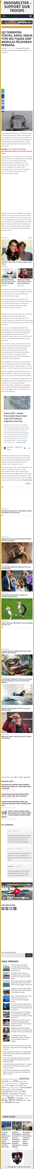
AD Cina (7, 777)
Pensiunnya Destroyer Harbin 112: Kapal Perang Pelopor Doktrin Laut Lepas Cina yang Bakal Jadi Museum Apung (17, 1053)
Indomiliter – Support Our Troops (19, 1167)
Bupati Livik (11, 866)
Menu (4, 16)
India (7, 1085)
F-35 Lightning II (24, 1083)
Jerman (4, 1087)
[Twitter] (10, 908)
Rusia (10, 1097)
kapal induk (26, 777)
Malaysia (16, 1091)
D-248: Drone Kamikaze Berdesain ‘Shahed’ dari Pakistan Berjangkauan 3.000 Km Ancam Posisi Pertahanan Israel (16, 1059)
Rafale (21, 1095)
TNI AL (12, 1100)
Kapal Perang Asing (22, 50)
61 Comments (4, 807)
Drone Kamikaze (11, 1083)
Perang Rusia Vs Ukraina (17, 1094)
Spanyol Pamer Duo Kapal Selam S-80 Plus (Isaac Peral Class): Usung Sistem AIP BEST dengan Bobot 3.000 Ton (17, 1047)
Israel (20, 1085)
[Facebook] (17, 93)
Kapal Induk (14, 50)
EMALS (16, 777)
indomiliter (4, 48)
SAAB (16, 1098)
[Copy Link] (17, 102)
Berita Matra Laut (21, 48)
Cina (11, 777)
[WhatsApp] (17, 90)
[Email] (17, 105)
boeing (10, 1081)
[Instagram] (6, 908)
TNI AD (4, 1100)
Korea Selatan (26, 1087)
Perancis (4, 1094)
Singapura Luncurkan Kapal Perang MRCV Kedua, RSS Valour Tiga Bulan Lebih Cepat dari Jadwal (21, 990)
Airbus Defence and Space (7, 1079)
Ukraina (9, 1102)
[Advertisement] (17, 71)
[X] (17, 96)
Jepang (24, 1085)
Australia (4, 1081)
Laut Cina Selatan (17, 1090)
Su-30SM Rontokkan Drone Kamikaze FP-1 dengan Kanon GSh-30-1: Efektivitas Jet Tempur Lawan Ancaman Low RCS (17, 1066)
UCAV (2, 1102)
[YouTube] (14, 908)
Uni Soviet (16, 1102)
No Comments (4, 790)
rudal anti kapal (27, 1095)
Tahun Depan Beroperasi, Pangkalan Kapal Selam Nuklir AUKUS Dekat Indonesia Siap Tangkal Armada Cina (21, 982)
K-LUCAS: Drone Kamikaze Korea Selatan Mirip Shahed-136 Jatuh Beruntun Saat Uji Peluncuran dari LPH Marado (16, 1072)
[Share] (17, 108)
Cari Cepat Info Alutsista (8, 952)
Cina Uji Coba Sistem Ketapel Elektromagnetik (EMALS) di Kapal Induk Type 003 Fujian (16, 151)
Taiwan (26, 1098)
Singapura (21, 1098)
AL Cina (16, 1079)
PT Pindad (17, 1095)
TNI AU (19, 1100)
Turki (29, 1100)
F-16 (17, 1083)
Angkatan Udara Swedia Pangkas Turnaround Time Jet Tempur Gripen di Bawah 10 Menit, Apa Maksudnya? (21, 1029)
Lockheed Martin (7, 1092)
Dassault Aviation (22, 1081)
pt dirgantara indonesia (7, 1095)
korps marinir (6, 1090)
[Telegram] (17, 99)
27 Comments (4, 798)
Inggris (12, 1085)
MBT (20, 1091)
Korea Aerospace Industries (14, 1087)
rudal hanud (4, 1098)
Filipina (3, 1085)
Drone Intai (3, 1083)
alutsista (24, 1078)
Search (29, 955)
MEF (24, 1092)
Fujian (20, 777)
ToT (25, 1100)
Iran (16, 1085)
